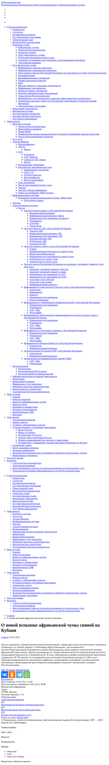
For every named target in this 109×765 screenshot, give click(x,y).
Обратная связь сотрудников (32, 106)
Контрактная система (22, 111)
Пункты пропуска (32, 175)
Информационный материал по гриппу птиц (51, 251)
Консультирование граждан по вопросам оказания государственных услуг (48, 468)
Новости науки (19, 404)
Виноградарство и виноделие (26, 389)
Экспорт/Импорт (20, 142)
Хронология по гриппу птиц (43, 261)
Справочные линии (22, 445)
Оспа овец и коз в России (42, 279)
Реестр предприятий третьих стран (35, 185)
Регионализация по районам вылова (35, 374)
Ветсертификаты (26, 144)
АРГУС (22, 147)
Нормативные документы (36, 170)
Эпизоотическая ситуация (25, 205)
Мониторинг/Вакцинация (42, 254)
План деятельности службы (31, 55)
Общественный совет (22, 40)
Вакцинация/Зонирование (42, 213)
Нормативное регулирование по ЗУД (47, 274)
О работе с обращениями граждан (28, 425)
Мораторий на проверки (30, 129)
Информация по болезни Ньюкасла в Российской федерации (53, 343)
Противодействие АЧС (41, 238)
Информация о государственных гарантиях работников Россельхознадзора (54, 98)
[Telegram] (19, 674)
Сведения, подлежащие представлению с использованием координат (51, 60)
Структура (17, 32)
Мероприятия (22, 670)
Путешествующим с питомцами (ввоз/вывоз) (34, 427)
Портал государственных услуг (16, 715)
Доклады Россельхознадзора (31, 50)
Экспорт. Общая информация (32, 190)
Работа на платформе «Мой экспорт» (36, 193)
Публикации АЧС (38, 241)
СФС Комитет (31, 157)
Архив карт (35, 289)
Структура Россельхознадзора (26, 463)
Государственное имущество (26, 114)
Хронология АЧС (38, 244)
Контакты (17, 414)
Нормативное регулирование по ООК (48, 277)
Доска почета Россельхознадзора (34, 96)
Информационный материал (43, 284)
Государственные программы (26, 37)
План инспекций (26, 182)
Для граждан (13, 417)
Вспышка (10, 670)
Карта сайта (22, 717)
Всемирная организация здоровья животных (22, 705)
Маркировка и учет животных (27, 384)
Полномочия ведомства (23, 34)
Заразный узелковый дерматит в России (49, 269)
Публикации (36, 221)
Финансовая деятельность (25, 108)
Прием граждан (20, 422)
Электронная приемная (29, 62)
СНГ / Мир (35, 310)
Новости (34, 295)
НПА (20, 83)
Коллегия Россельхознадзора (26, 42)
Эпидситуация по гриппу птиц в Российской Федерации (51, 246)
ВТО (20, 152)
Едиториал (29, 154)
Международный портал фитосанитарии (21, 710)
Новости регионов (21, 399)
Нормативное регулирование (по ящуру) (49, 218)
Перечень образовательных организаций (38, 93)
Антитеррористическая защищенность (31, 392)
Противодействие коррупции (26, 116)
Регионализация (20, 366)
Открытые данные (27, 52)
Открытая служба (21, 45)
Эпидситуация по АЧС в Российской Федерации (47, 228)
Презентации (24, 369)
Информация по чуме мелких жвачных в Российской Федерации (55, 330)
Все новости (7, 679)
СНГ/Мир (34, 223)
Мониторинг (18, 379)
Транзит (22, 187)
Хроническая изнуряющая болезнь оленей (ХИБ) (47, 358)
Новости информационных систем (29, 402)
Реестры (16, 203)
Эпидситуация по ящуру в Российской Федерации (48, 210)
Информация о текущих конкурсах (35, 68)
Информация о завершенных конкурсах (37, 70)
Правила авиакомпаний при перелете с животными (43, 440)
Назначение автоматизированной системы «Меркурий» (45, 198)
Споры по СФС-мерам (35, 159)
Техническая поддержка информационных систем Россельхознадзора (46, 471)
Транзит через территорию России (35, 437)
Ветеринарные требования (31, 165)
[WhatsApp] (26, 674)
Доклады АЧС (36, 231)
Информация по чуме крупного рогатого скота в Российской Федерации (59, 287)
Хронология (35, 226)
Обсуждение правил (34, 200)
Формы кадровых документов (32, 91)
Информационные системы (25, 195)
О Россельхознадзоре (17, 27)
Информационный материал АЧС (46, 233)
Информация (36, 292)
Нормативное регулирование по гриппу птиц (52, 256)
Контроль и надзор (21, 124)
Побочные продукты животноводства (30, 386)
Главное (16, 397)
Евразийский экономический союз (35, 167)
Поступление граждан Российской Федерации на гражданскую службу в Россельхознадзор (62, 73)
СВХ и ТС (29, 172)
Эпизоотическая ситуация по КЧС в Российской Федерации (53, 351)
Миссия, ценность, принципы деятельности (39, 85)
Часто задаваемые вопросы (25, 448)
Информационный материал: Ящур (47, 216)
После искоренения (39, 300)
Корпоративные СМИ (23, 412)
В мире (33, 249)
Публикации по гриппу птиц (44, 259)
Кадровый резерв (26, 75)
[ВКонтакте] (4, 674)
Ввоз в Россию (25, 430)
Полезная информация (23, 450)
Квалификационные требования (34, 78)
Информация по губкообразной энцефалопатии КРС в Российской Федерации (62, 302)
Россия (21, 208)
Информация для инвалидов (32, 88)
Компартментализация (23, 381)
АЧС (3, 670)
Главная (10, 615)
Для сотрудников (15, 458)
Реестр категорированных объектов (35, 136)
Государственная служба (24, 65)
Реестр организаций (33, 180)
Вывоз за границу (26, 432)
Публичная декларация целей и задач (36, 57)
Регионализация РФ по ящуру (32, 371)
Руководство (18, 29)
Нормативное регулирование (44, 297)
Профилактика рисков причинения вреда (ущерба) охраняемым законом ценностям (58, 134)
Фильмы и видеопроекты (24, 409)
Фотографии (36, 312)
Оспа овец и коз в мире (41, 282)
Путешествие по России (30, 435)
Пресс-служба (13, 394)
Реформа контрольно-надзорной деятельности (34, 376)
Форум (27, 149)
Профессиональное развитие (32, 80)
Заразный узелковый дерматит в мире (48, 272)
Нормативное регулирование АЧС (46, 236)
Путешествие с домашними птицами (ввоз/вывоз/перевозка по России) (52, 443)
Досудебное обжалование (24, 119)
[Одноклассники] (12, 674)
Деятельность (13, 121)
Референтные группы (28, 47)
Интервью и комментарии (25, 407)
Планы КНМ (24, 131)
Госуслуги (17, 139)
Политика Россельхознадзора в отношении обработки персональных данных (49, 453)
